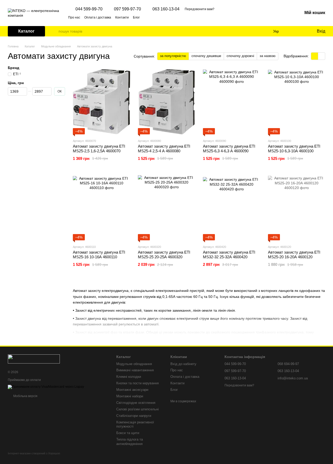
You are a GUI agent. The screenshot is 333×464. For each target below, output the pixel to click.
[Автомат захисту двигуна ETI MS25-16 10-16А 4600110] (101, 207)
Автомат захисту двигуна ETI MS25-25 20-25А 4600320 (164, 254)
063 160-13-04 (166, 9)
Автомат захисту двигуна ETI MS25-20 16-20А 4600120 (294, 254)
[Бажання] (301, 31)
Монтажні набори (129, 396)
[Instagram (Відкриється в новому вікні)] (147, 17)
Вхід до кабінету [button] (183, 364)
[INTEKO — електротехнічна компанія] (34, 359)
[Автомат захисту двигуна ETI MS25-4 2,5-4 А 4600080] (166, 101)
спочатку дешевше (206, 56)
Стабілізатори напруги (133, 416)
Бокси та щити (127, 433)
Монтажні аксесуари (132, 390)
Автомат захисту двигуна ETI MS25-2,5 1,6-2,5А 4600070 (99, 148)
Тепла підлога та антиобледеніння (129, 441)
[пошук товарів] (54, 31)
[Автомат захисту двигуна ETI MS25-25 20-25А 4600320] (166, 207)
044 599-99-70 (89, 9)
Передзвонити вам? (199, 9)
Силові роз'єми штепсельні (137, 409)
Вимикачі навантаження (135, 370)
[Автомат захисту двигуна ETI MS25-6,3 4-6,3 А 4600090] (231, 101)
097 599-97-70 (127, 9)
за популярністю (173, 56)
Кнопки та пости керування (137, 383)
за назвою (268, 56)
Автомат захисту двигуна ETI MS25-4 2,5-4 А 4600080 (164, 148)
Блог (136, 17)
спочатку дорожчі (240, 56)
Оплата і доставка (97, 17)
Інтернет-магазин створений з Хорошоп (34, 453)
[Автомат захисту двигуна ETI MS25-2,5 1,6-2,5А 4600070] (101, 101)
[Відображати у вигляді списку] (321, 56)
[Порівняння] (291, 31)
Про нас (74, 17)
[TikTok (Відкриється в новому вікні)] (153, 17)
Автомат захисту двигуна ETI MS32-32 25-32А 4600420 (229, 254)
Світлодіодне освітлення (135, 403)
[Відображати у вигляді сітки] (314, 56)
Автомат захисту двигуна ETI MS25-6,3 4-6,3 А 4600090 (229, 148)
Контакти (122, 17)
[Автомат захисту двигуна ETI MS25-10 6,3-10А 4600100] (296, 101)
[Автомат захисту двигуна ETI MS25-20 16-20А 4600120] (296, 207)
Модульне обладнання (134, 364)
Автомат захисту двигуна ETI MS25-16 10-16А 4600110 (99, 254)
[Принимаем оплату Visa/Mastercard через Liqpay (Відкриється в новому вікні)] (46, 386)
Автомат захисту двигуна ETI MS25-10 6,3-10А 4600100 (294, 148)
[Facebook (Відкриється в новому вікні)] (159, 17)
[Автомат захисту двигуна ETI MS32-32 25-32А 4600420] (231, 207)
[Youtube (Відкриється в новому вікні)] (166, 17)
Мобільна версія (24, 396)
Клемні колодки (128, 377)
